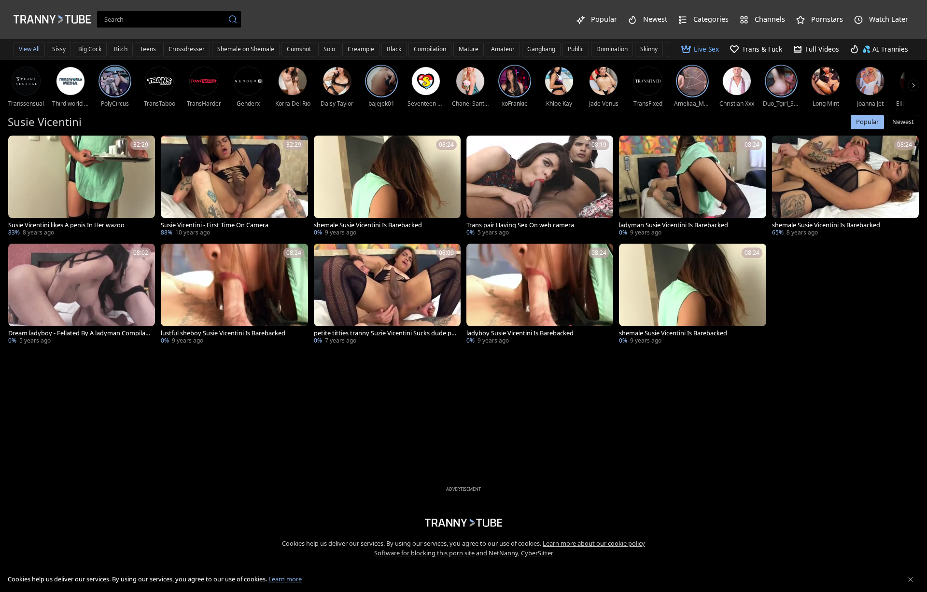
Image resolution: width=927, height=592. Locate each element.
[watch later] (20, 147)
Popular (867, 121)
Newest (903, 121)
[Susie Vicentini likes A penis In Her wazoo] (81, 187)
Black (394, 49)
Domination (612, 49)
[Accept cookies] (910, 579)
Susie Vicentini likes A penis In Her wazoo (66, 225)
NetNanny (503, 553)
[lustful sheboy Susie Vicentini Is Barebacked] (234, 295)
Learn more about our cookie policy (594, 543)
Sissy (59, 49)
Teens (148, 49)
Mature (468, 49)
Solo (329, 49)
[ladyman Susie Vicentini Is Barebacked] (692, 187)
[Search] (233, 19)
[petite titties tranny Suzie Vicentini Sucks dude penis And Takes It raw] (387, 295)
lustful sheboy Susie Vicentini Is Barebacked (223, 333)
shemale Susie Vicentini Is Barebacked (368, 225)
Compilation (430, 49)
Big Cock (89, 49)
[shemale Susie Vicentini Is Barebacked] (387, 187)
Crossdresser (187, 49)
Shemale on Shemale (245, 49)
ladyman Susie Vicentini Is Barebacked (673, 225)
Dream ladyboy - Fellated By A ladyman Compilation (78, 333)
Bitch (120, 49)
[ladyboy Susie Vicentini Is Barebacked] (539, 295)
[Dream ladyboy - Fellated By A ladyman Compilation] (81, 295)
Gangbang (541, 49)
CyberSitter (537, 553)
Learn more (285, 579)
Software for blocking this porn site (425, 553)
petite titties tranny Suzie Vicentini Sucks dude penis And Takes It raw (384, 333)
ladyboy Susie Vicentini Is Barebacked (520, 333)
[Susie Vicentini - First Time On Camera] (234, 187)
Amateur (503, 49)
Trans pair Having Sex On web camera (520, 225)
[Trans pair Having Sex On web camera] (539, 187)
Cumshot (299, 49)
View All (29, 49)
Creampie (361, 49)
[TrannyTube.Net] (52, 19)
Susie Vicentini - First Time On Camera (214, 225)
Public (576, 49)
